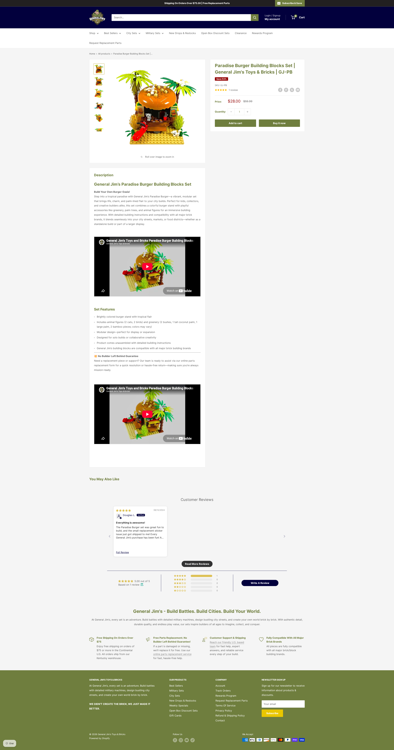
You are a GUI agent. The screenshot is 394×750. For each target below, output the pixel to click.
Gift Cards (175, 715)
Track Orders (223, 690)
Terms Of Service (225, 705)
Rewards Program (262, 33)
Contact (220, 720)
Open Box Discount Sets (215, 33)
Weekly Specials (178, 705)
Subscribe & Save (292, 3)
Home (92, 53)
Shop (92, 33)
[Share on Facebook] (280, 89)
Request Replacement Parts (105, 42)
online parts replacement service (172, 654)
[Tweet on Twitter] (292, 89)
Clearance (241, 33)
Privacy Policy (223, 710)
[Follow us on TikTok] (192, 740)
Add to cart (235, 123)
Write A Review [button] (260, 583)
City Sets (131, 33)
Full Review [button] (122, 552)
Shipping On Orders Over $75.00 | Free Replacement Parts (197, 3)
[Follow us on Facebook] (175, 740)
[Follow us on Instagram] (181, 740)
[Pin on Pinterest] (286, 89)
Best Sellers (111, 33)
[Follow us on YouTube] (187, 740)
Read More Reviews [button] (197, 563)
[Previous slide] (109, 536)
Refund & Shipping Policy (230, 715)
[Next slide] (284, 536)
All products (104, 53)
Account (220, 685)
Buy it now (279, 123)
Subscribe (272, 713)
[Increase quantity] (247, 112)
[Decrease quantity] (231, 112)
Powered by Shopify (99, 738)
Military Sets (153, 33)
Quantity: (220, 111)
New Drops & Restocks (182, 33)
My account (272, 19)
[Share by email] (298, 89)
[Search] (255, 17)
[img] (123, 510)
